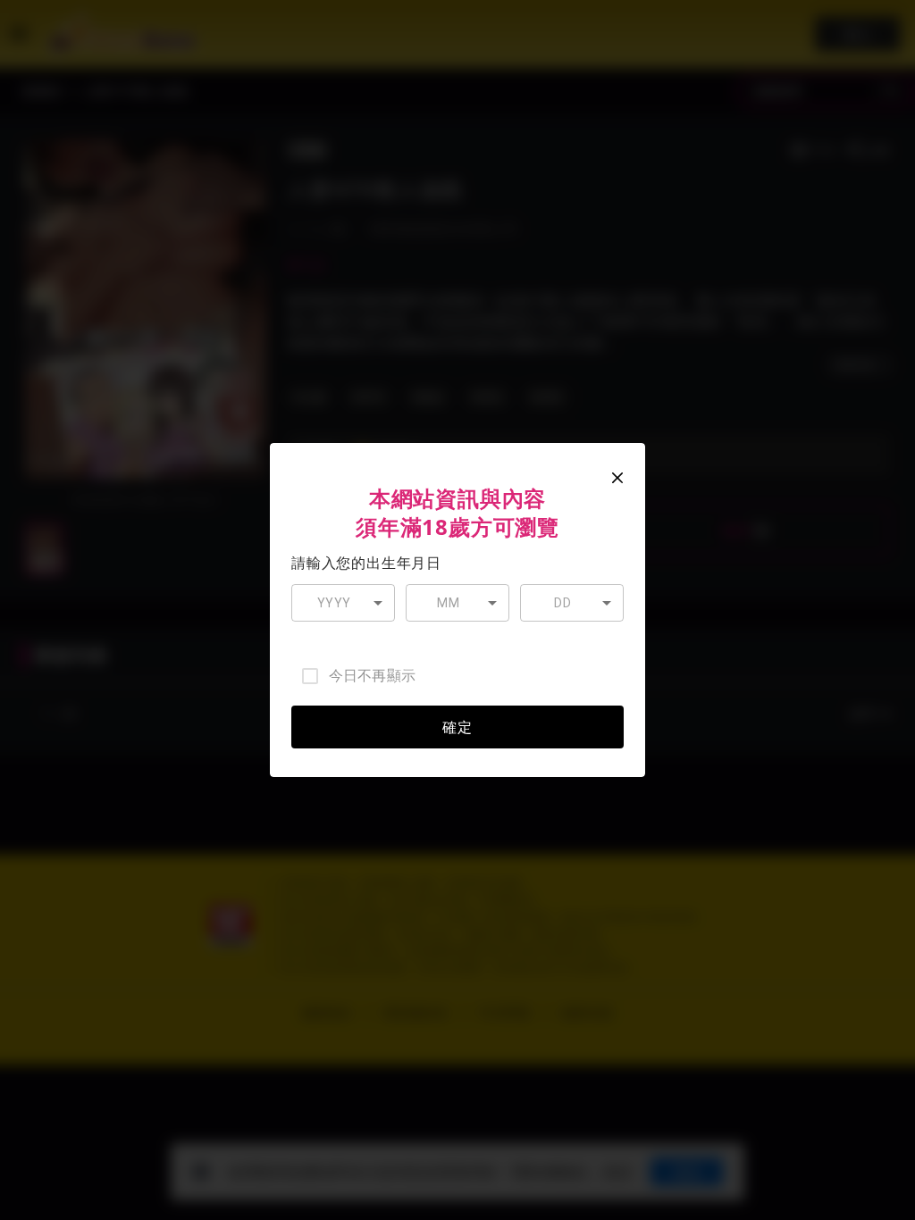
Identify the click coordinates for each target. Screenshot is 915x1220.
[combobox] (343, 603)
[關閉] (617, 478)
